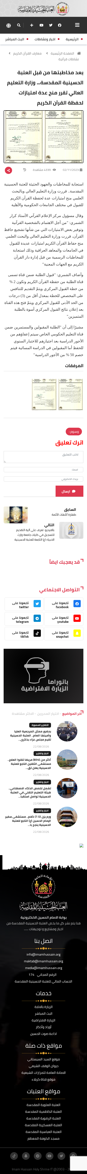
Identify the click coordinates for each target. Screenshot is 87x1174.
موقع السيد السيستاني (43, 1059)
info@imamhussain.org (43, 954)
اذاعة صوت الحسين (43, 1034)
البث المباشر (43, 1013)
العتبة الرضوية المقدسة (43, 1118)
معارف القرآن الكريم (27, 53)
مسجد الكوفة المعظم (43, 1138)
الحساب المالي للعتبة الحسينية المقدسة (43, 981)
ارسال (66, 491)
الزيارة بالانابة (44, 1007)
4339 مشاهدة (42, 170)
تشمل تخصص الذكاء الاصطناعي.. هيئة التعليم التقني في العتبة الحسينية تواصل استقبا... (29, 792)
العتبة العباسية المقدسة (44, 1132)
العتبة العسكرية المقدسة (43, 1125)
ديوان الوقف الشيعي (43, 1066)
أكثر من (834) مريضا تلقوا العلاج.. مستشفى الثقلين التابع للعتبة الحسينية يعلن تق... (29, 764)
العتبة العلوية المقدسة (43, 1105)
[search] (18, 25)
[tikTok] (14, 1156)
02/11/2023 (71, 170)
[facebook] (60, 25)
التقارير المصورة (40, 725)
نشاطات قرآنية (68, 59)
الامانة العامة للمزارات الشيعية (44, 1072)
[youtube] (41, 25)
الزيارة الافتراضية (43, 1020)
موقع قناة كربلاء (43, 1079)
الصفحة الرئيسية (62, 53)
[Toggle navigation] (77, 25)
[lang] (8, 25)
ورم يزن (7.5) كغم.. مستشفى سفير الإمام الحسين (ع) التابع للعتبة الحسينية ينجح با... (28, 821)
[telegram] (38, 1156)
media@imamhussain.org (43, 968)
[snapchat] (26, 1156)
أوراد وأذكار (43, 1027)
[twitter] (51, 25)
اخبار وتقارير (42, 753)
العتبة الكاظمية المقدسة (43, 1111)
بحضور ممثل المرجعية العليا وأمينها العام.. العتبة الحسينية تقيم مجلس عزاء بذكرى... (30, 735)
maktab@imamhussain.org (43, 961)
